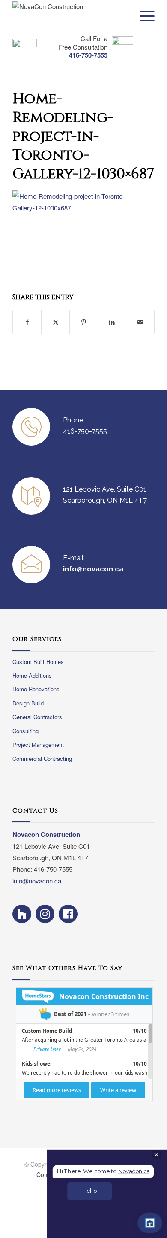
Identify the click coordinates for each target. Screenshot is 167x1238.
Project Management (38, 744)
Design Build (28, 703)
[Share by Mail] (140, 322)
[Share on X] (55, 322)
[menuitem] (143, 16)
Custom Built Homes (38, 662)
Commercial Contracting (42, 758)
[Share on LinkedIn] (112, 322)
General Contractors (37, 717)
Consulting (25, 731)
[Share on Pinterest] (84, 322)
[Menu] (143, 16)
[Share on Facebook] (27, 322)
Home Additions (32, 675)
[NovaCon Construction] (59, 17)
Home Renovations (36, 689)
